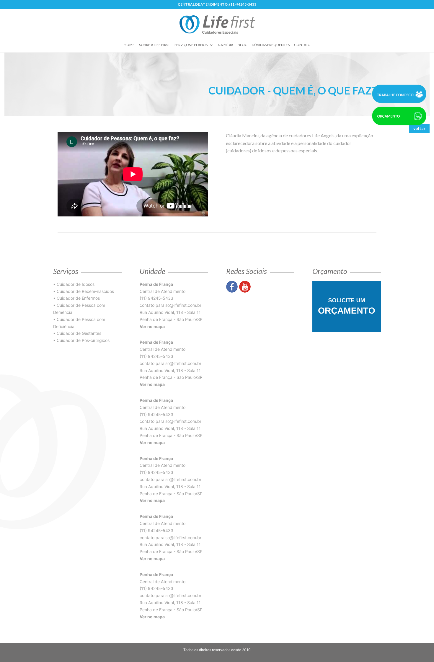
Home (129, 45)
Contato (302, 45)
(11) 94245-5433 (156, 298)
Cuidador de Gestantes (79, 333)
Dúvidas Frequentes (271, 45)
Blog (242, 45)
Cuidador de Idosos (75, 284)
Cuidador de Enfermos (78, 298)
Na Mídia (225, 45)
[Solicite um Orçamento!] (346, 306)
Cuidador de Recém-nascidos (85, 291)
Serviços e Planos (191, 45)
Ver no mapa (152, 326)
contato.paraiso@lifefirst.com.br (170, 305)
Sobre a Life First (154, 45)
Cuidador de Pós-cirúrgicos (83, 340)
